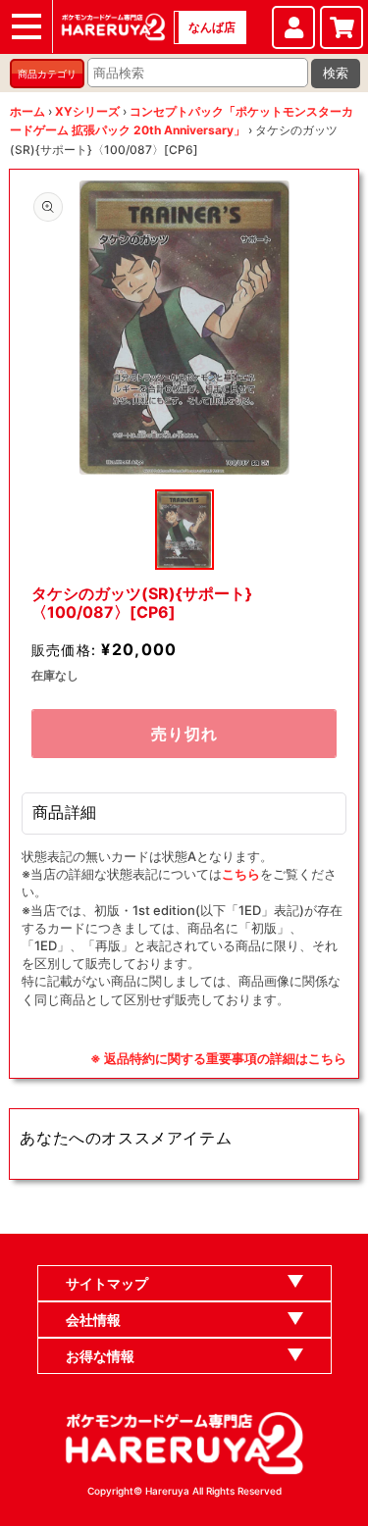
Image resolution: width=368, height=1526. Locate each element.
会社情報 (93, 1319)
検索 (335, 73)
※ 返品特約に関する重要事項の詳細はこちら (218, 1058)
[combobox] (197, 72)
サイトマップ (107, 1283)
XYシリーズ (87, 111)
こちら (241, 874)
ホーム (27, 111)
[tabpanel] (184, 327)
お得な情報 (100, 1356)
